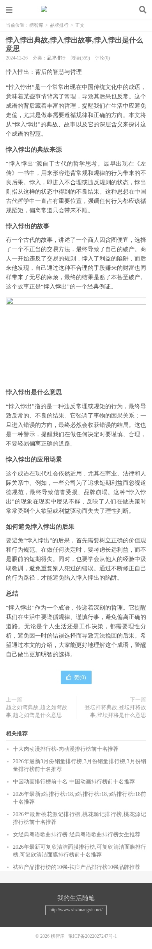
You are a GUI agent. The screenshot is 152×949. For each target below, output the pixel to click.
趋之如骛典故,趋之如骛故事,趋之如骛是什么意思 (36, 711)
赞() (80, 677)
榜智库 (76, 10)
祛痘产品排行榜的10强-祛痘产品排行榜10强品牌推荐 (76, 867)
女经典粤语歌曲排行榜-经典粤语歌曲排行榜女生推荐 (76, 834)
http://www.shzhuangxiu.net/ (76, 909)
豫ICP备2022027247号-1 (92, 936)
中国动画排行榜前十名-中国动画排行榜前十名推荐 (74, 782)
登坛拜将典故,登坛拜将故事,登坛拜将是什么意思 (115, 711)
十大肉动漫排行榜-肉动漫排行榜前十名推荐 (65, 749)
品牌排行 (59, 25)
